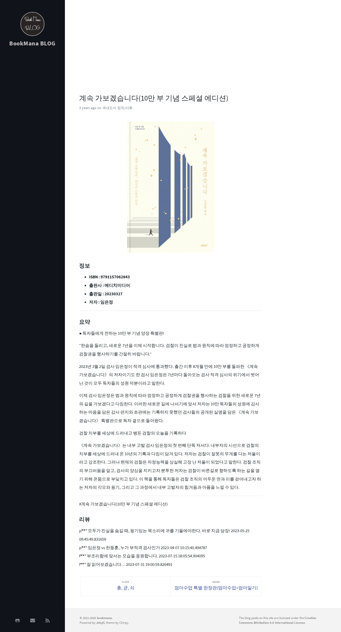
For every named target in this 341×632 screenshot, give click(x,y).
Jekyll (100, 623)
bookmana (104, 618)
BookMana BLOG (32, 43)
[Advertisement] (32, 130)
